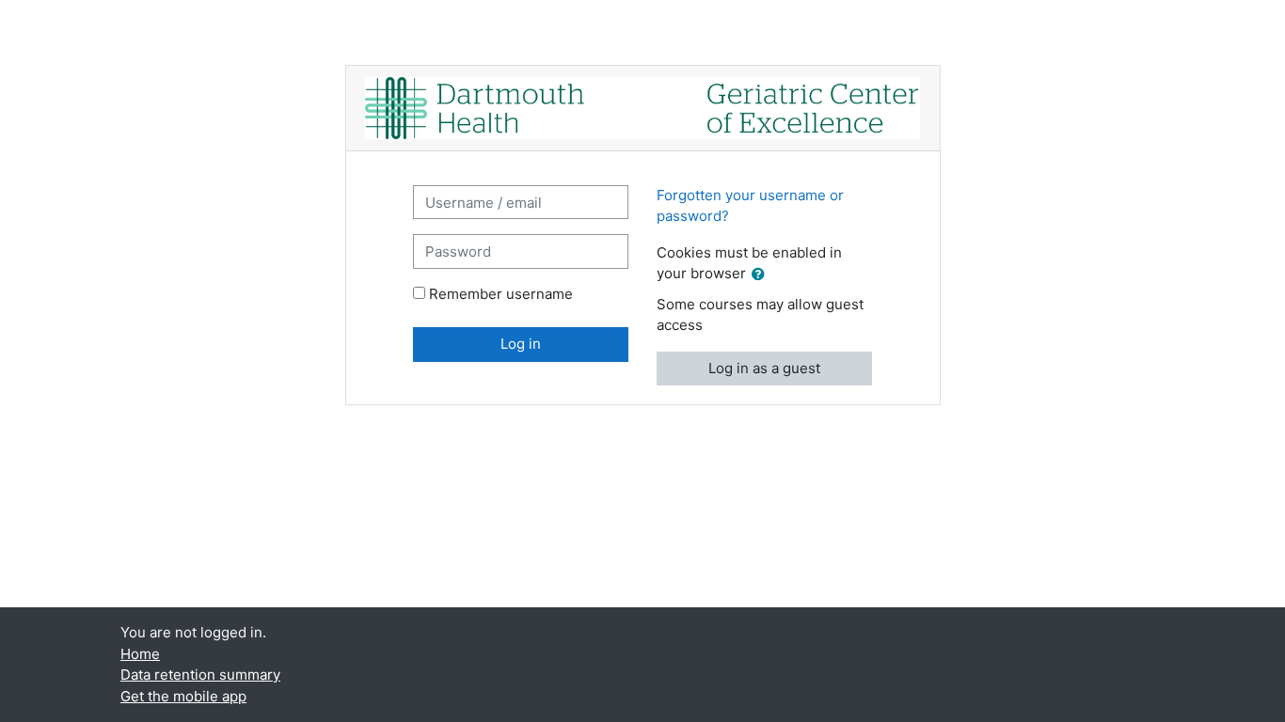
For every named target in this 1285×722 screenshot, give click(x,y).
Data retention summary (200, 674)
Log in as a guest (764, 368)
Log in (520, 344)
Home (140, 654)
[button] (762, 275)
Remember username (501, 294)
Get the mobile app (183, 696)
